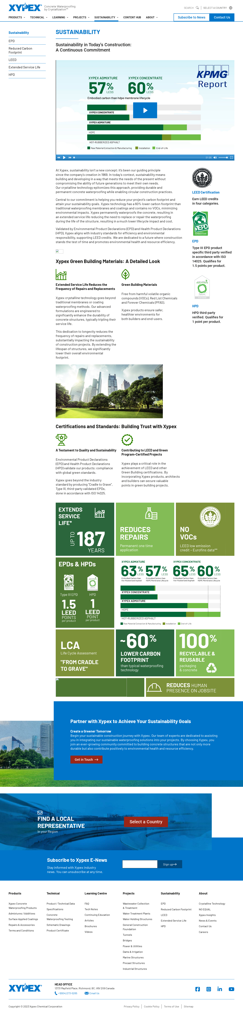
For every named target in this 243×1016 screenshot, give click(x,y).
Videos (89, 931)
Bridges (127, 940)
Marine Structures (133, 957)
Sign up (168, 864)
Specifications (55, 909)
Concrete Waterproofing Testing (60, 917)
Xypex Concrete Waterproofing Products (23, 905)
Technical (37, 17)
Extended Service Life (24, 67)
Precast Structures (134, 962)
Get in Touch (84, 760)
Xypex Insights (207, 914)
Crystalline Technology (212, 903)
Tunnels (127, 934)
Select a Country (215, 7)
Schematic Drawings (58, 924)
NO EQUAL (205, 909)
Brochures (91, 926)
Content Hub (132, 17)
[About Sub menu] (157, 17)
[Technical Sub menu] (46, 17)
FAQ (87, 903)
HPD (12, 74)
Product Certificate (58, 930)
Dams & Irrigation (133, 951)
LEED (12, 60)
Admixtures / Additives (22, 913)
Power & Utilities (132, 946)
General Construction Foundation (135, 927)
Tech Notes (91, 909)
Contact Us (222, 17)
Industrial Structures (135, 968)
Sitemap (188, 1006)
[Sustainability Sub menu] (117, 17)
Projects (79, 17)
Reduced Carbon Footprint (20, 50)
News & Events (208, 920)
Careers (203, 931)
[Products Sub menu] (24, 17)
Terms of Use (171, 1006)
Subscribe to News (191, 17)
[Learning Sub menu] (67, 17)
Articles (89, 920)
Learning (58, 17)
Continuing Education (97, 914)
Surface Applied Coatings (23, 919)
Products (15, 17)
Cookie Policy (151, 1006)
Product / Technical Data (61, 903)
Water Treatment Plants (136, 913)
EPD (12, 41)
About (150, 17)
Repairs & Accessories (22, 924)
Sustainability (104, 17)
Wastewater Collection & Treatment (136, 905)
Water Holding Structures (137, 919)
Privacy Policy (131, 1006)
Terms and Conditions (21, 930)
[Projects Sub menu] (88, 17)
